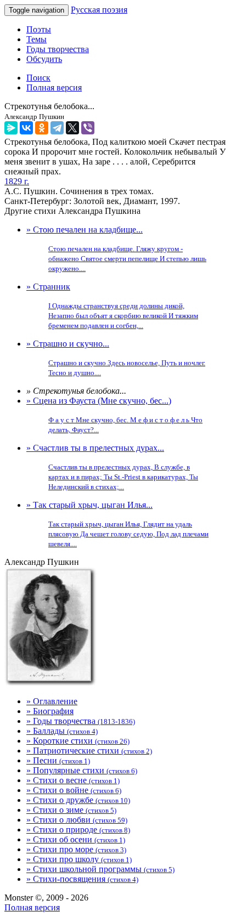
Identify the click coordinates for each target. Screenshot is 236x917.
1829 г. (16, 181)
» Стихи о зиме (71, 809)
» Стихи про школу (79, 859)
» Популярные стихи (81, 770)
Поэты (38, 29)
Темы (36, 39)
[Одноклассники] (41, 127)
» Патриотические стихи (89, 750)
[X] (72, 127)
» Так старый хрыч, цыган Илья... (117, 524)
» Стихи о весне (73, 780)
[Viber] (87, 127)
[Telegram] (57, 127)
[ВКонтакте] (26, 127)
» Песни (58, 760)
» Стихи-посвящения (82, 879)
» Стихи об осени (75, 839)
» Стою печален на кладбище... (116, 249)
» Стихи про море (76, 849)
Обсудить (44, 59)
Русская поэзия (99, 9)
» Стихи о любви (76, 819)
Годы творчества (57, 49)
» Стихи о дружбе (78, 800)
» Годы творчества (80, 721)
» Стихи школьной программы (100, 869)
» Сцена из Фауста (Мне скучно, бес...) (114, 415)
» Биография (50, 711)
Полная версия (32, 907)
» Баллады (62, 730)
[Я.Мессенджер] (11, 127)
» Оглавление (51, 701)
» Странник (112, 306)
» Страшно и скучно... (115, 358)
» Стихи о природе (78, 829)
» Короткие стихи (78, 740)
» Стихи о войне (73, 790)
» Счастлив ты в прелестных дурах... (112, 467)
